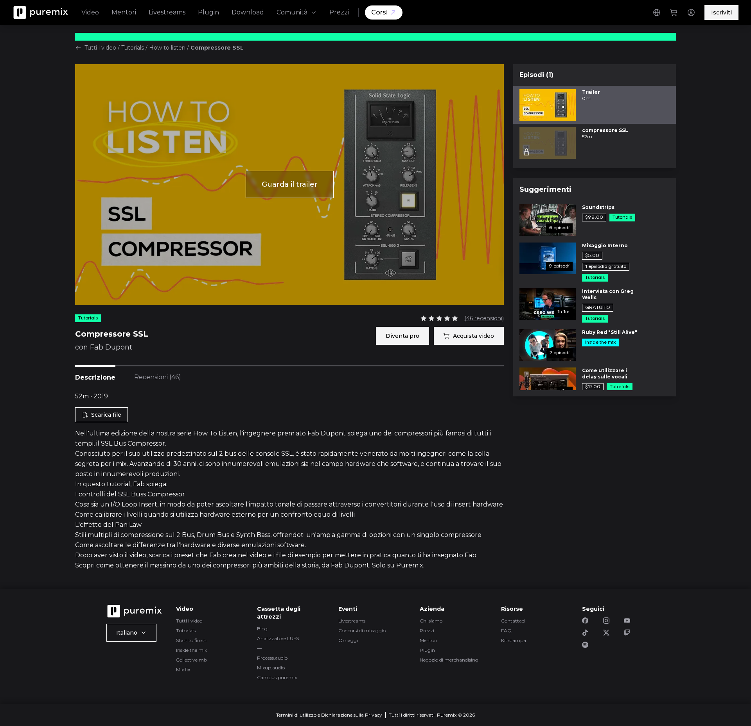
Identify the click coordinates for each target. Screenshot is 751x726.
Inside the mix (191, 650)
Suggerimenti (545, 189)
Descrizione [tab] (95, 377)
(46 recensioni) (484, 318)
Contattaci (513, 621)
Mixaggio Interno (605, 245)
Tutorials (132, 47)
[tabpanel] (289, 481)
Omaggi (348, 640)
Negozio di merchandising (449, 660)
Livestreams (167, 12)
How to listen (167, 47)
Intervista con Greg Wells (608, 294)
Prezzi (339, 12)
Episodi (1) (536, 74)
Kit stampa (513, 640)
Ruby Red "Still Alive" (609, 332)
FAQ (506, 630)
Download (248, 12)
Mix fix (183, 669)
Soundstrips (598, 207)
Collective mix (191, 660)
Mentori (123, 12)
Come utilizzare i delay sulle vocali (604, 373)
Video (90, 12)
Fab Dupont (111, 347)
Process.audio (272, 658)
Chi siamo (431, 621)
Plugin (208, 12)
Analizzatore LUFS (278, 638)
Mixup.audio (271, 668)
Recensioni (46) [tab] (157, 377)
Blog (262, 628)
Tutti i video (100, 47)
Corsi (379, 12)
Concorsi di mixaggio (362, 630)
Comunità (292, 12)
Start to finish (191, 640)
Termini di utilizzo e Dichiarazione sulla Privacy (329, 715)
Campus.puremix (277, 677)
